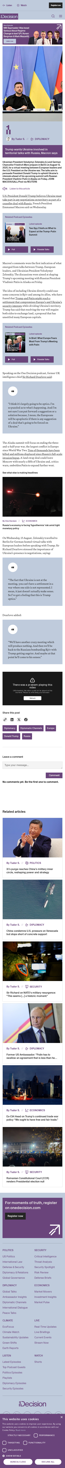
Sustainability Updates (15, 1337)
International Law (12, 1262)
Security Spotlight (44, 1267)
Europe (50, 728)
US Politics (9, 1256)
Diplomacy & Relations (15, 1272)
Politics (35, 863)
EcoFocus (8, 1327)
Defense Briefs (42, 1278)
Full (13, 249)
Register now (56, 5)
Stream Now (41, 1343)
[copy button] (5, 719)
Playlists (7, 1378)
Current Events (42, 1337)
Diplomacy (42, 139)
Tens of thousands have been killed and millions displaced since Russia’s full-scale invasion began (32, 454)
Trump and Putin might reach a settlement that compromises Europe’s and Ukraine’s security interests (32, 302)
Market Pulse (42, 1302)
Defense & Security (13, 1267)
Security (36, 986)
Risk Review (41, 1272)
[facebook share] (25, 719)
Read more (21, 1430)
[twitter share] (18, 719)
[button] (32, 1456)
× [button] (61, 1417)
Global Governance (14, 1278)
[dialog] (32, 1441)
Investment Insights (45, 1297)
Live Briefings (42, 1332)
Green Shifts (10, 1343)
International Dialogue (15, 1307)
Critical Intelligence (45, 1256)
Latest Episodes (12, 1362)
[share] (12, 719)
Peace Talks (9, 1313)
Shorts (38, 1362)
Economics (31, 521)
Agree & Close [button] (18, 1461)
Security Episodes (13, 1388)
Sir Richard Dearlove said (37, 376)
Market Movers (43, 1291)
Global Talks (10, 1291)
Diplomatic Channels (31, 728)
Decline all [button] (48, 1461)
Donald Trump (11, 736)
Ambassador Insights (15, 1297)
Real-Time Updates (45, 1327)
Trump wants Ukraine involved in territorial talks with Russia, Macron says (31, 151)
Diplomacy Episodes (14, 1383)
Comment (54, 775)
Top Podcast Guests (14, 1367)
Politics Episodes (12, 1372)
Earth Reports (10, 1348)
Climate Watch (11, 1332)
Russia (27, 736)
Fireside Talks (43, 249)
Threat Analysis (43, 1262)
